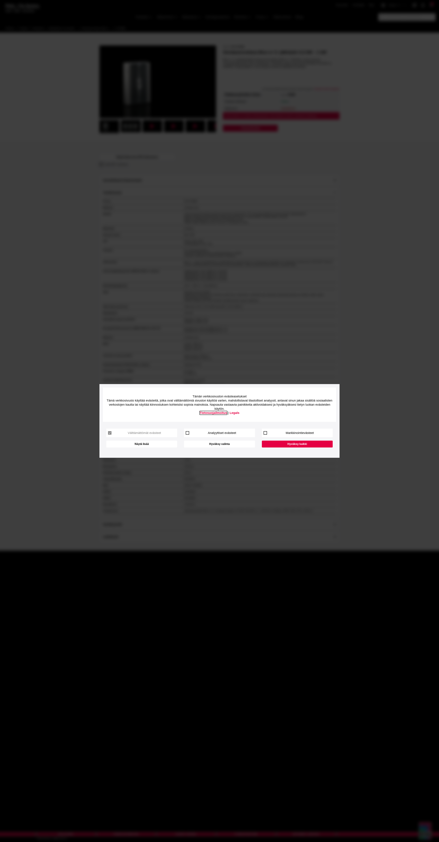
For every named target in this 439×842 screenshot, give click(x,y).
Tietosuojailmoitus (213, 413)
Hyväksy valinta (219, 444)
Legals (234, 413)
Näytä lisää (142, 444)
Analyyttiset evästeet (222, 433)
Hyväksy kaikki (297, 444)
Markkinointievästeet (300, 433)
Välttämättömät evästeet (144, 433)
